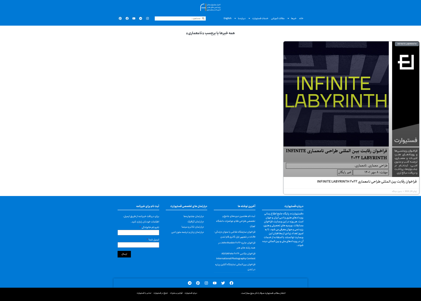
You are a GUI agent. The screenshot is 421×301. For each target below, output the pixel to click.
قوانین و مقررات (176, 293)
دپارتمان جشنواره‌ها (194, 216)
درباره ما (242, 18)
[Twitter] (223, 283)
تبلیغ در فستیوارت (160, 293)
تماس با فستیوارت (144, 293)
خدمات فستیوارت (260, 18)
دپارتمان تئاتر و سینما (193, 227)
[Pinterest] (120, 18)
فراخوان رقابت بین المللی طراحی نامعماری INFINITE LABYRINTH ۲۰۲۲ (367, 181)
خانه (301, 18)
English (227, 18)
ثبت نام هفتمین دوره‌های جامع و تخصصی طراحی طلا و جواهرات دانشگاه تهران (235, 221)
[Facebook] (127, 18)
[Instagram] (147, 18)
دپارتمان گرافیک (195, 222)
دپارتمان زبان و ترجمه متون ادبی (187, 232)
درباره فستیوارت (191, 293)
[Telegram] (140, 18)
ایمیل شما (153, 240)
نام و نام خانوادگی (150, 227)
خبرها (294, 18)
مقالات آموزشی (278, 18)
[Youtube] (133, 18)
